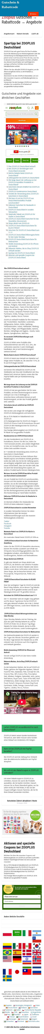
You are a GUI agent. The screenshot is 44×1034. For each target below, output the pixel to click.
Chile (15, 1012)
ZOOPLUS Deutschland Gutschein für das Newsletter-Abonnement (23, 220)
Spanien (9, 1005)
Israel (34, 1017)
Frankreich (8, 1010)
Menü (34, 14)
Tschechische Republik (32, 1010)
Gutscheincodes (33, 1021)
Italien (18, 1010)
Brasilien (17, 1014)
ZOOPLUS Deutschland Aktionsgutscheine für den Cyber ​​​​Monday (23, 236)
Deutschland (12, 1008)
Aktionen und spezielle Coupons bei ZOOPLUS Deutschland (21, 256)
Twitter (6, 521)
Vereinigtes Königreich (23, 1005)
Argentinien (36, 1012)
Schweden (10, 1021)
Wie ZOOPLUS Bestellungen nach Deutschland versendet (20, 170)
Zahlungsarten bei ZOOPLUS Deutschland (23, 178)
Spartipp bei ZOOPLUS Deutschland (21, 253)
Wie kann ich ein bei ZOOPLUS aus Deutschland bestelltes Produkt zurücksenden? (21, 200)
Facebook (7, 523)
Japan (26, 1014)
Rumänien (34, 1008)
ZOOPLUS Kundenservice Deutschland (22, 191)
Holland (24, 1008)
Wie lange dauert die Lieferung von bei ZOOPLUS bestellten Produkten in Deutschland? (22, 182)
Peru (8, 1014)
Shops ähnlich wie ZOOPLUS (18, 223)
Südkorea (35, 1014)
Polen (37, 1005)
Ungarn (34, 1019)
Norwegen (12, 1019)
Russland (20, 1021)
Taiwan (12, 1017)
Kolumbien (25, 1012)
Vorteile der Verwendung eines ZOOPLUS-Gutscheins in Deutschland (23, 195)
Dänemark (24, 1019)
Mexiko (7, 1012)
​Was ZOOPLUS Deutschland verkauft (22, 166)
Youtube (7, 528)
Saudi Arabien (23, 1017)
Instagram (7, 526)
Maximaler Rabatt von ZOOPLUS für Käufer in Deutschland (21, 215)
